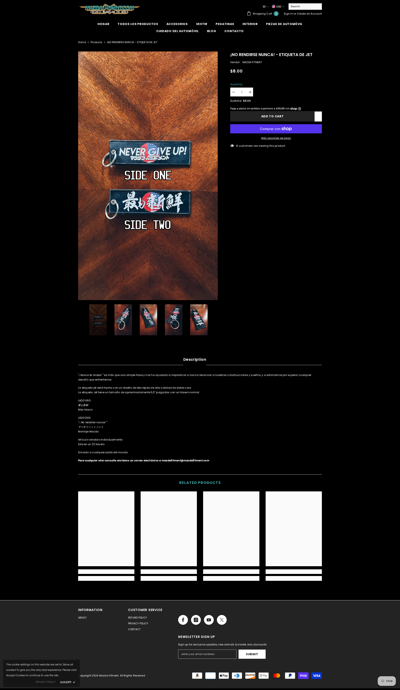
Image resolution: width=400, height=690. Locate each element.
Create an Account (309, 13)
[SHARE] (318, 116)
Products (96, 42)
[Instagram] (196, 620)
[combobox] (302, 6)
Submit (252, 654)
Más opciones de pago (276, 138)
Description (194, 359)
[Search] (305, 6)
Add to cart (272, 116)
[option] (148, 175)
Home (82, 42)
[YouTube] (209, 620)
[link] (106, 571)
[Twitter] (222, 620)
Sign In (288, 13)
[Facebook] (183, 620)
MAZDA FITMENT (252, 62)
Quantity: (236, 84)
